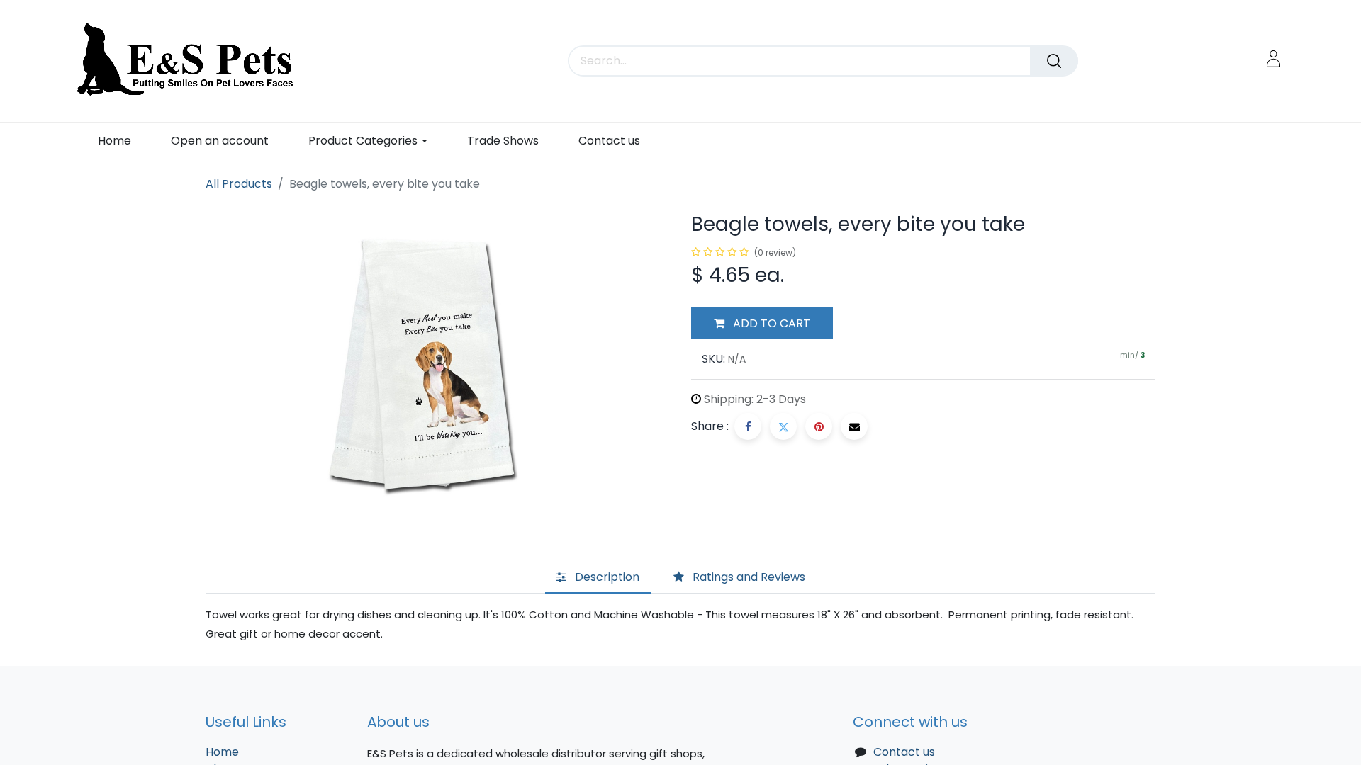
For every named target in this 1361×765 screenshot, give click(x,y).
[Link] (1273, 58)
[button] (762, 323)
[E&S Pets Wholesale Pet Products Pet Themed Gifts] (189, 61)
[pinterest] (818, 426)
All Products (239, 184)
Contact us (904, 752)
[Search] (1054, 61)
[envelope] (854, 426)
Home (222, 752)
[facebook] (747, 426)
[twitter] (783, 426)
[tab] (597, 578)
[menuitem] (114, 141)
